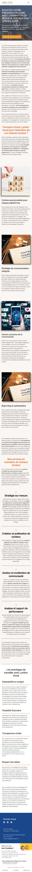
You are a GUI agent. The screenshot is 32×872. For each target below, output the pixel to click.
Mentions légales (8, 829)
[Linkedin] (4, 822)
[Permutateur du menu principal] (28, 2)
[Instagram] (11, 822)
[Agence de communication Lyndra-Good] (7, 2)
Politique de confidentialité (11, 831)
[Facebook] (8, 822)
